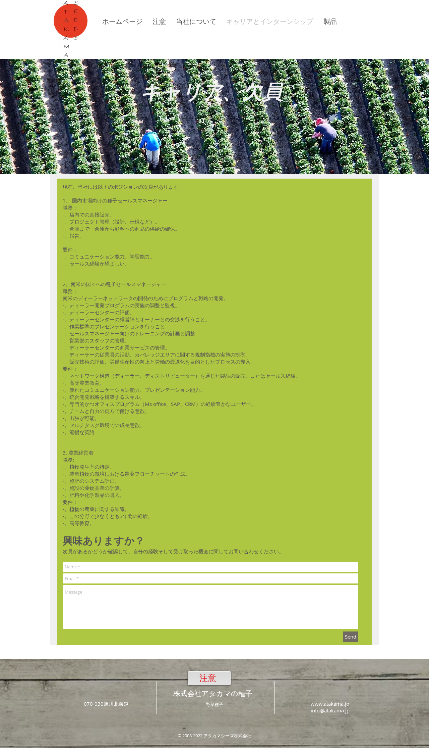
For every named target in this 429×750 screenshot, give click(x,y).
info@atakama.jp (330, 710)
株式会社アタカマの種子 (212, 694)
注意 (207, 678)
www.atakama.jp (330, 703)
